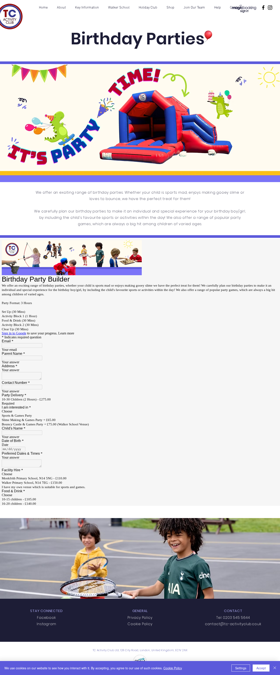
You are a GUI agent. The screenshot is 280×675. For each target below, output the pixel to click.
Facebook (46, 617)
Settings (240, 668)
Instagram (46, 623)
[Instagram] (270, 7)
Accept (261, 668)
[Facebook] (263, 7)
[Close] (274, 668)
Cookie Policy (172, 668)
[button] (61, 8)
